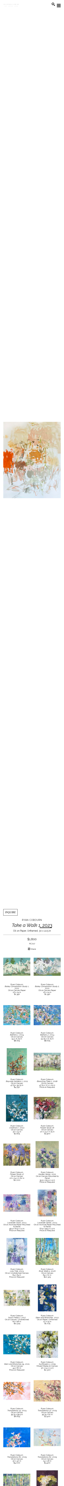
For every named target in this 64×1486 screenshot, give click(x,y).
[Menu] (59, 5)
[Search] (53, 4)
